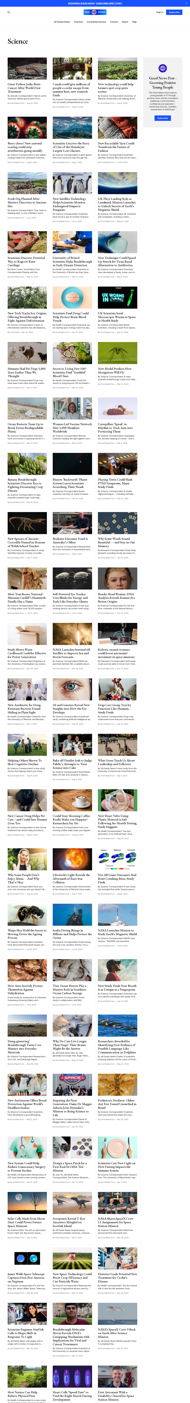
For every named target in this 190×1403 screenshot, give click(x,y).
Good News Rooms (96, 22)
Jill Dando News (62, 22)
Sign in (159, 12)
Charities (78, 22)
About (125, 22)
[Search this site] (8, 12)
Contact (114, 22)
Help (134, 22)
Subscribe (174, 12)
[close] (186, 3)
